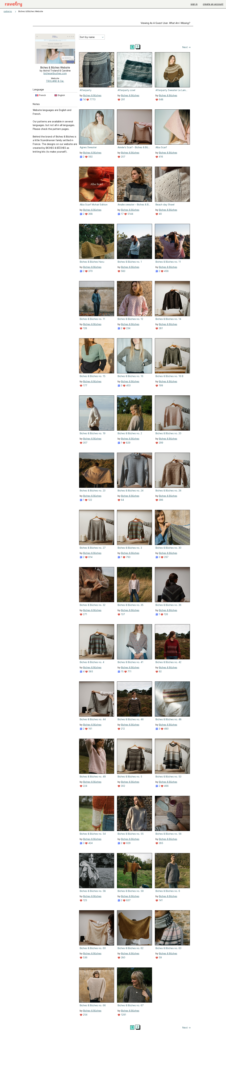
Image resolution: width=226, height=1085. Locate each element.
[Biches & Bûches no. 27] (96, 527)
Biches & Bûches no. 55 (131, 833)
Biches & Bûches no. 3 (130, 547)
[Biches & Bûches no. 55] (134, 813)
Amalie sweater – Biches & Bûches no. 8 (134, 204)
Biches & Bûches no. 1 (130, 261)
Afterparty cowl (126, 90)
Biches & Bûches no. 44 (93, 719)
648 (160, 99)
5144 (130, 213)
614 (90, 557)
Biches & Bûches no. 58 (93, 891)
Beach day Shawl (165, 204)
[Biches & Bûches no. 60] (96, 927)
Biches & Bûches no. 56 (168, 833)
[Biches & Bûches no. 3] (134, 527)
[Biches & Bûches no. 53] (172, 756)
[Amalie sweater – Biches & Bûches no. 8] (134, 184)
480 (166, 728)
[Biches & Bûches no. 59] (134, 870)
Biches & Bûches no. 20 (168, 433)
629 (128, 843)
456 (166, 271)
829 (127, 442)
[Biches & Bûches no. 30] (172, 527)
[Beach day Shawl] (172, 184)
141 (160, 900)
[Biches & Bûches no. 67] (134, 985)
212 (122, 728)
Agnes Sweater (88, 147)
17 (122, 213)
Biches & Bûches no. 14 (168, 319)
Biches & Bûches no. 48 (168, 719)
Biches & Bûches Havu (92, 261)
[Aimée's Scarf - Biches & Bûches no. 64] (134, 127)
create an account (213, 4)
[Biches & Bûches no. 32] (96, 584)
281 (160, 328)
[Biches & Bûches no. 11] (172, 241)
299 (160, 442)
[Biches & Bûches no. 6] (172, 870)
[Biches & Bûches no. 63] (172, 927)
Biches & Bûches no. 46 (131, 719)
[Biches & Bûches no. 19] (96, 413)
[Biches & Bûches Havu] (96, 241)
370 (90, 271)
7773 (92, 99)
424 (90, 843)
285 (160, 843)
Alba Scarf (161, 147)
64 (122, 499)
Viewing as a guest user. (165, 23)
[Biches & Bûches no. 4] (96, 641)
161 (90, 728)
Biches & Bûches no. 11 (168, 261)
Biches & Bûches (92, 95)
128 (84, 328)
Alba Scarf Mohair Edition (94, 204)
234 (128, 328)
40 (160, 213)
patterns (8, 11)
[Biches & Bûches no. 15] (96, 355)
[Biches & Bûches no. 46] (134, 699)
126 (165, 614)
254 (84, 1014)
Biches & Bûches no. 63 (168, 948)
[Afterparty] (96, 69)
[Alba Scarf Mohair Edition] (96, 184)
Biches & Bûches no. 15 (92, 376)
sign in (194, 4)
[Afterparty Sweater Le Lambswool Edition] (172, 69)
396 (160, 499)
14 (84, 99)
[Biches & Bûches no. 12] (134, 298)
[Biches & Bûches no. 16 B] (172, 355)
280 (122, 957)
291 (122, 99)
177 (84, 385)
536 (84, 957)
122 (90, 499)
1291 (123, 1014)
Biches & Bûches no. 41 (130, 662)
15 (122, 671)
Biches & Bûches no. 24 (130, 490)
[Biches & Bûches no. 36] (172, 584)
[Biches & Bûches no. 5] (134, 756)
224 (84, 785)
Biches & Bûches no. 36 (168, 605)
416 (160, 156)
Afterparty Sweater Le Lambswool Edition (172, 90)
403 (128, 385)
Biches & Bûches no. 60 (93, 948)
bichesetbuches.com (55, 73)
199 (160, 385)
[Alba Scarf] (172, 127)
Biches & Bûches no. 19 (92, 433)
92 (160, 671)
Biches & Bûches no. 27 (93, 547)
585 (90, 671)
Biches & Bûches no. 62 (130, 948)
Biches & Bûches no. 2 (130, 433)
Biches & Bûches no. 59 (131, 891)
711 (129, 671)
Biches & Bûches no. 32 (92, 605)
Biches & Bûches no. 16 (130, 376)
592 (90, 156)
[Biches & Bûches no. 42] (172, 641)
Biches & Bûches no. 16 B (169, 376)
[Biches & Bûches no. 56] (172, 813)
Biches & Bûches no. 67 (131, 1005)
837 (128, 900)
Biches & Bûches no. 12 (130, 319)
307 (84, 442)
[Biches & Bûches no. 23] (96, 470)
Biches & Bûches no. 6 (168, 891)
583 (122, 271)
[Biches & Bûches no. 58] (96, 870)
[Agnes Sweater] (96, 127)
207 (122, 156)
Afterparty (85, 90)
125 (84, 900)
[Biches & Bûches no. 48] (172, 699)
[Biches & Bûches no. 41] (134, 641)
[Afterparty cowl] (134, 69)
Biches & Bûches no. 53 (168, 776)
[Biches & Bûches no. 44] (96, 699)
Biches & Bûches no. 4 (92, 662)
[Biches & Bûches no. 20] (172, 413)
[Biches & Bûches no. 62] (134, 927)
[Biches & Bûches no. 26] (172, 470)
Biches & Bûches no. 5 (130, 776)
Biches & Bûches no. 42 (168, 662)
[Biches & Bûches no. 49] (96, 756)
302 (122, 785)
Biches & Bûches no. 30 (168, 547)
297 (165, 557)
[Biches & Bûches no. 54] (96, 813)
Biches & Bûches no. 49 (93, 776)
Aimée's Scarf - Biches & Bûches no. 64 (134, 147)
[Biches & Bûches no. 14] (172, 298)
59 (160, 957)
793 (127, 557)
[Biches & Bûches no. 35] (134, 584)
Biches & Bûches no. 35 (130, 605)
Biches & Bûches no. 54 (93, 833)
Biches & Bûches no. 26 (168, 490)
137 (122, 614)
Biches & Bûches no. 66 (93, 1005)
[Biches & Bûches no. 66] (96, 985)
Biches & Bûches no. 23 (92, 490)
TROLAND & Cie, (55, 81)
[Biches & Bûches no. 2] (134, 413)
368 (90, 213)
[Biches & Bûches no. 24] (134, 470)
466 (166, 785)
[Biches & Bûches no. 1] (134, 241)
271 (84, 614)
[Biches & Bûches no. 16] (134, 355)
